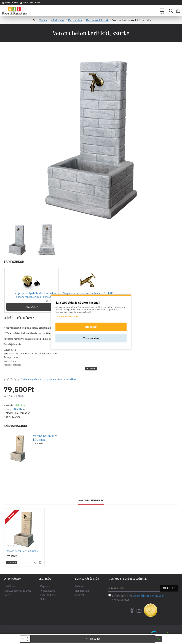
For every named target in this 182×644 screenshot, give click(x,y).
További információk (66, 316)
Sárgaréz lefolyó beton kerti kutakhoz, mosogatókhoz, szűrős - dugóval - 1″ (35, 295)
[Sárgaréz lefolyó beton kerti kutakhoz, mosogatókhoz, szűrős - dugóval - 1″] (31, 280)
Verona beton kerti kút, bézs (45, 438)
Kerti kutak (75, 20)
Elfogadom (91, 326)
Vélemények (25, 318)
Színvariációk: (15, 426)
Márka (43, 20)
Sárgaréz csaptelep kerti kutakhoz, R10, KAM (88, 293)
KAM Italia (57, 20)
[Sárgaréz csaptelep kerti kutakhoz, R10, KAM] (88, 280)
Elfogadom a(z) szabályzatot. (138, 598)
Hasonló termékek (91, 500)
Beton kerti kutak (97, 20)
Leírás (8, 318)
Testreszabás (91, 338)
